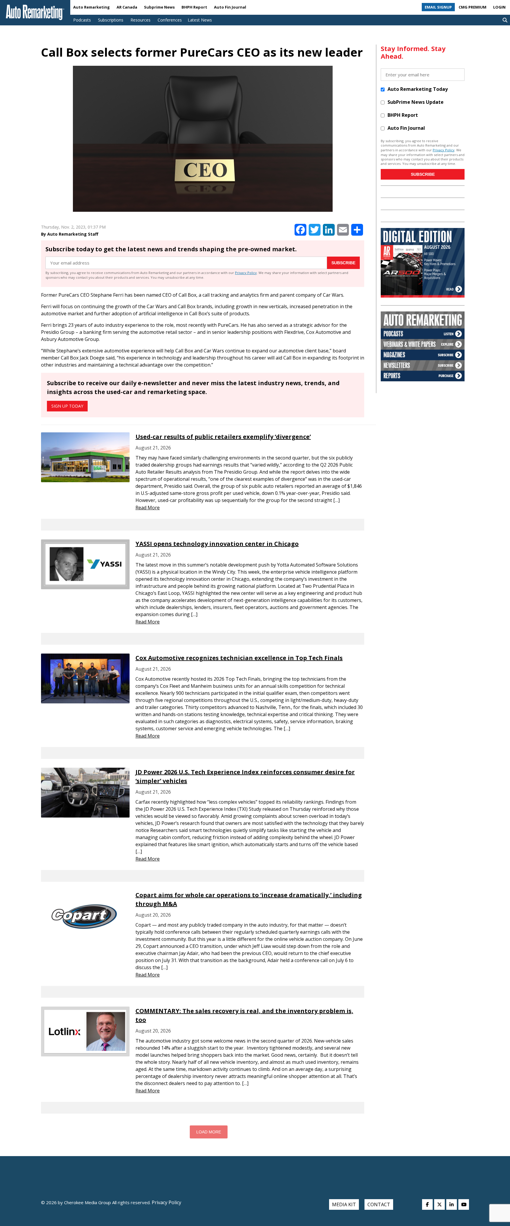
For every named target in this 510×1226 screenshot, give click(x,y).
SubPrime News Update (416, 102)
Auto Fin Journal (230, 7)
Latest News (200, 20)
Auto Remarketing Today (418, 89)
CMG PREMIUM (472, 7)
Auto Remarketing (91, 7)
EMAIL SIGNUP (438, 7)
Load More (208, 1132)
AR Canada (127, 7)
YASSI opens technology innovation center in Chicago (217, 544)
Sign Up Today (67, 406)
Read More (147, 507)
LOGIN (499, 7)
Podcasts (82, 20)
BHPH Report (194, 7)
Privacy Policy (246, 272)
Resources (140, 20)
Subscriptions (110, 20)
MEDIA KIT (344, 1204)
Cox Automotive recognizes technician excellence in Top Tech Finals (239, 658)
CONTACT (378, 1204)
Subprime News (159, 7)
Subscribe (343, 262)
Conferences (170, 20)
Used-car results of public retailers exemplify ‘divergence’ (223, 437)
